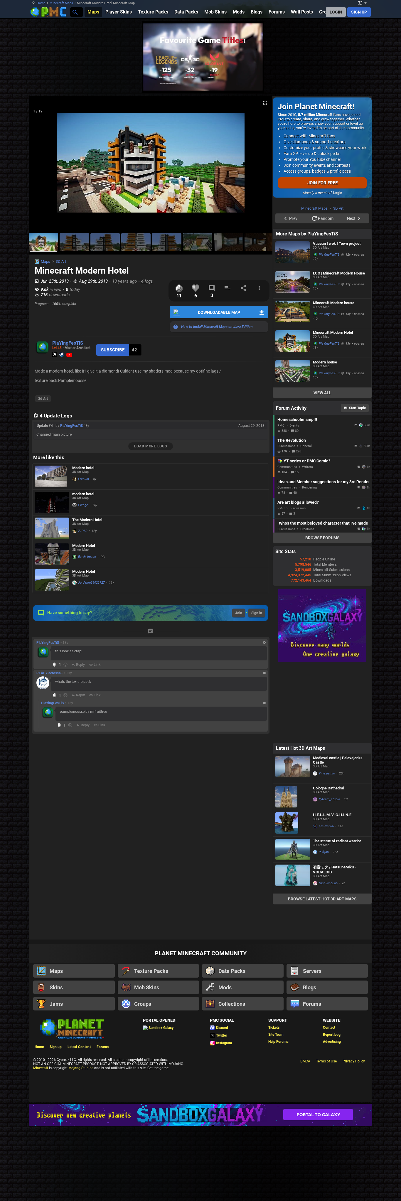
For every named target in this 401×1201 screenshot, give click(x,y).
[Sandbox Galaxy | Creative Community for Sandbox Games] (322, 735)
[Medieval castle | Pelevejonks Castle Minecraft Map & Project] (292, 843)
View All (322, 467)
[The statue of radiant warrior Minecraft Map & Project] (292, 923)
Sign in (256, 613)
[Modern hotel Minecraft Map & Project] (52, 476)
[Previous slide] (40, 165)
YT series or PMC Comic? (307, 535)
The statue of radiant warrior (337, 915)
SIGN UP (359, 12)
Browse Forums (322, 612)
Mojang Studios (80, 1142)
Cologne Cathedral (328, 862)
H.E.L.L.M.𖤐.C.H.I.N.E (332, 889)
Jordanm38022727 (91, 583)
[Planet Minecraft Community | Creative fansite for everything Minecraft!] (72, 1103)
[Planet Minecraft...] (75, 12)
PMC (280, 500)
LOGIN (336, 12)
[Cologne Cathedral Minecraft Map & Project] (292, 871)
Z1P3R (82, 531)
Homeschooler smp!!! (297, 493)
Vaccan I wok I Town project (336, 318)
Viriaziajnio (327, 848)
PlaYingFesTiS (67, 343)
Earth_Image (87, 557)
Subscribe (112, 350)
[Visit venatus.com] (252, 81)
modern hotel (83, 494)
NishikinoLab (328, 957)
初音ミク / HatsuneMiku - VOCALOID (334, 944)
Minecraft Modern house (333, 377)
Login (337, 193)
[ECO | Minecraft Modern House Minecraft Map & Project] (292, 357)
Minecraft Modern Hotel (333, 407)
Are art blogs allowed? (298, 576)
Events (294, 500)
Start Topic (357, 482)
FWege (83, 505)
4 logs (147, 281)
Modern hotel (83, 468)
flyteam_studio (329, 873)
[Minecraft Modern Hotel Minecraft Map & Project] (292, 417)
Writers (307, 541)
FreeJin (83, 479)
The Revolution (291, 514)
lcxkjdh (324, 926)
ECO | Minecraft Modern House (339, 347)
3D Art (61, 261)
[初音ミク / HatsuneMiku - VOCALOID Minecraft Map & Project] (292, 952)
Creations (307, 603)
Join (238, 613)
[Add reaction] (65, 664)
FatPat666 (326, 900)
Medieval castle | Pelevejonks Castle (338, 834)
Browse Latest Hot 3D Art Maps (322, 973)
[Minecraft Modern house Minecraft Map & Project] (292, 387)
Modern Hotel (83, 545)
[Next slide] (260, 165)
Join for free (322, 183)
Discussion (297, 583)
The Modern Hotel (87, 520)
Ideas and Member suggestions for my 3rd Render (323, 556)
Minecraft (40, 1142)
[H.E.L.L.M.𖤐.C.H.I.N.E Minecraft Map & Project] (292, 897)
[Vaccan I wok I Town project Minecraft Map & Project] (292, 328)
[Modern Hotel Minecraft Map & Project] (52, 554)
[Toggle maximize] (265, 103)
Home (41, 3)
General (306, 520)
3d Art (43, 399)
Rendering (309, 562)
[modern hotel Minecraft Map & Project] (52, 502)
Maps (45, 261)
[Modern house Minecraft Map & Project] (292, 446)
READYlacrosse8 (49, 673)
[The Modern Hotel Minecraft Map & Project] (52, 528)
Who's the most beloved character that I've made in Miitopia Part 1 (324, 597)
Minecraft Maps (61, 3)
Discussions (286, 520)
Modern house (325, 436)
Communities (287, 541)
